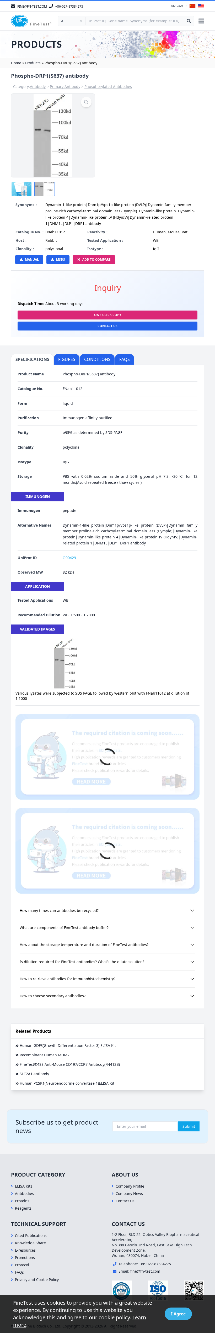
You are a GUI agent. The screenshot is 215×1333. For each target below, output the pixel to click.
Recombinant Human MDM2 (44, 1054)
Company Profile (130, 1186)
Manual (32, 259)
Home (16, 62)
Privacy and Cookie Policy (37, 1279)
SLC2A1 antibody (34, 1073)
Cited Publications (31, 1235)
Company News (129, 1193)
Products (33, 62)
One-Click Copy (107, 315)
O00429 (69, 557)
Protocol (22, 1264)
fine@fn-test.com (145, 1271)
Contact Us (107, 326)
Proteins (22, 1200)
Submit (188, 1126)
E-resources (25, 1250)
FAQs (19, 1272)
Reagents (23, 1208)
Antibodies (24, 1193)
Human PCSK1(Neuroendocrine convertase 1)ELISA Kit (67, 1083)
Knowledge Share (30, 1242)
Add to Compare (96, 259)
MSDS (60, 259)
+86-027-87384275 (155, 1263)
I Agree (178, 1314)
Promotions (25, 1257)
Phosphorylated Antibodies (108, 86)
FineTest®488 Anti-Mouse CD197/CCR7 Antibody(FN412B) (70, 1064)
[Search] (189, 21)
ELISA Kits (23, 1186)
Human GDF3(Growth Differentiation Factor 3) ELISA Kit (68, 1045)
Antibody (38, 86)
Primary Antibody (65, 86)
